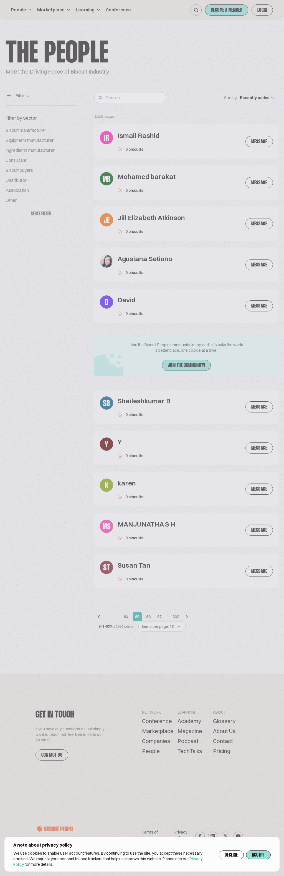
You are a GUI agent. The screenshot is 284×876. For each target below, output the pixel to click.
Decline (231, 855)
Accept (258, 855)
